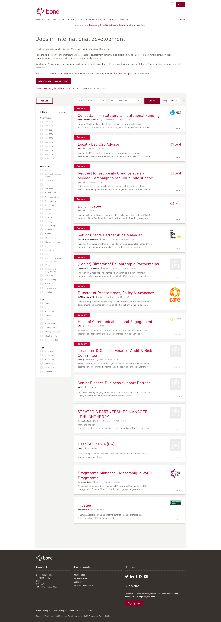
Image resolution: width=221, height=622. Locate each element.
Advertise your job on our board (53, 81)
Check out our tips (122, 73)
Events (71, 19)
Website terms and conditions (81, 610)
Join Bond (180, 19)
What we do (58, 19)
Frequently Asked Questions (102, 25)
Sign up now (134, 603)
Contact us (124, 25)
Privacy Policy (42, 610)
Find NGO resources (82, 585)
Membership (79, 575)
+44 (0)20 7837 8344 (48, 587)
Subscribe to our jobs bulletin (50, 88)
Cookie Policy (58, 610)
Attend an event (80, 578)
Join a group (79, 582)
